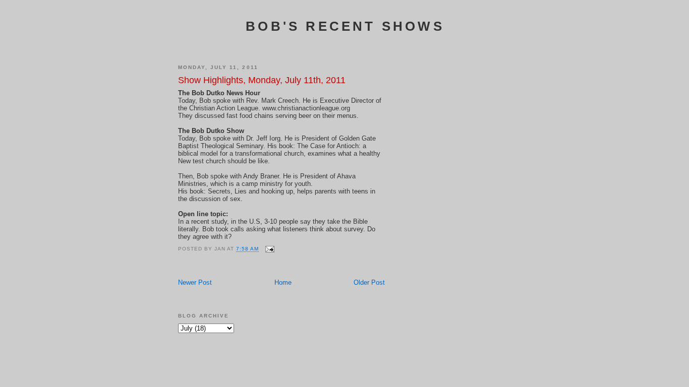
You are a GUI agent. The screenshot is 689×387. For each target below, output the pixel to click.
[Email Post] (269, 249)
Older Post (369, 282)
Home (283, 282)
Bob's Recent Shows (345, 26)
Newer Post (195, 282)
